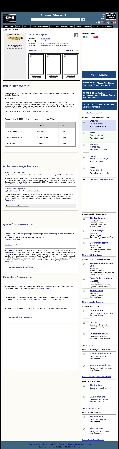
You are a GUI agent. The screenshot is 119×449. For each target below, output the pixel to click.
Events (64, 26)
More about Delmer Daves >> (93, 255)
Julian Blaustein (46, 41)
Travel (71, 26)
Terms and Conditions (76, 444)
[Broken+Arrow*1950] (15, 37)
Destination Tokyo (99, 243)
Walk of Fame (43, 26)
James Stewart (28, 299)
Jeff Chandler (43, 299)
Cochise (8, 234)
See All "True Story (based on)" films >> (96, 377)
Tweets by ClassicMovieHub (92, 113)
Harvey (93, 322)
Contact (88, 444)
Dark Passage (97, 230)
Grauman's (55, 26)
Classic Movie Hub (56, 15)
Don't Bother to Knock (101, 278)
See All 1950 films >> (90, 345)
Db (94, 26)
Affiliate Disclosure (60, 444)
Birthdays (87, 26)
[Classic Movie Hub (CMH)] (9, 22)
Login (103, 16)
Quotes (26, 26)
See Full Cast (71, 50)
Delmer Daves (45, 39)
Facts (33, 26)
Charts (78, 26)
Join (103, 15)
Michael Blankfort (45, 288)
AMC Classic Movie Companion (38, 111)
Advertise (36, 444)
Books (18, 26)
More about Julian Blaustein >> (93, 302)
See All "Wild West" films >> (92, 408)
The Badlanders (98, 218)
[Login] (14, 48)
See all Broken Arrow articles (17, 206)
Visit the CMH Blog (104, 26)
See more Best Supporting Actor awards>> (98, 179)
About (103, 18)
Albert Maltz (19, 286)
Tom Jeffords (10, 237)
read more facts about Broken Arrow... (20, 317)
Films (6, 26)
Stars (12, 26)
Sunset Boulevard (99, 334)
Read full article (22, 184)
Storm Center (96, 290)
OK (83, 19)
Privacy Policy (47, 444)
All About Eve (96, 310)
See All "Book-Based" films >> (93, 440)
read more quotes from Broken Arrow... (21, 267)
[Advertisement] (62, 6)
